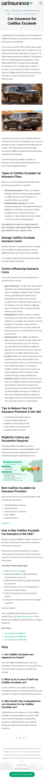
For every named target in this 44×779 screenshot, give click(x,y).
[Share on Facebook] (27, 738)
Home (7, 11)
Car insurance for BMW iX (15, 633)
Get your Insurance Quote (23, 774)
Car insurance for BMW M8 (15, 640)
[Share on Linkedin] (24, 738)
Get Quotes (16, 571)
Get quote (6, 523)
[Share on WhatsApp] (17, 738)
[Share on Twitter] (20, 738)
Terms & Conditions (22, 769)
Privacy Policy (22, 765)
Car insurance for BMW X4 (15, 636)
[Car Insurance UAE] (17, 3)
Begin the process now (26, 616)
